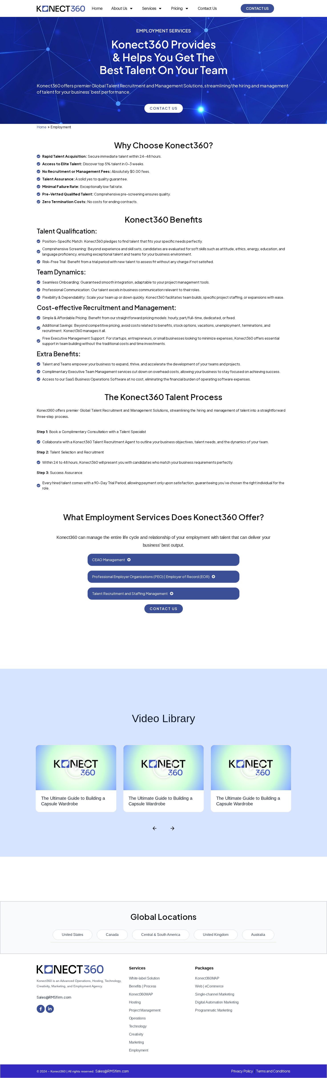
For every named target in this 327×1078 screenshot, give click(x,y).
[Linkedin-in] (50, 1009)
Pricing (176, 8)
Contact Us (207, 8)
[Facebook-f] (41, 1009)
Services (149, 8)
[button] (76, 767)
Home (97, 8)
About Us (119, 8)
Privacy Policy (242, 1071)
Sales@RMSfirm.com (54, 997)
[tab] (72, 935)
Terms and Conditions (273, 1071)
